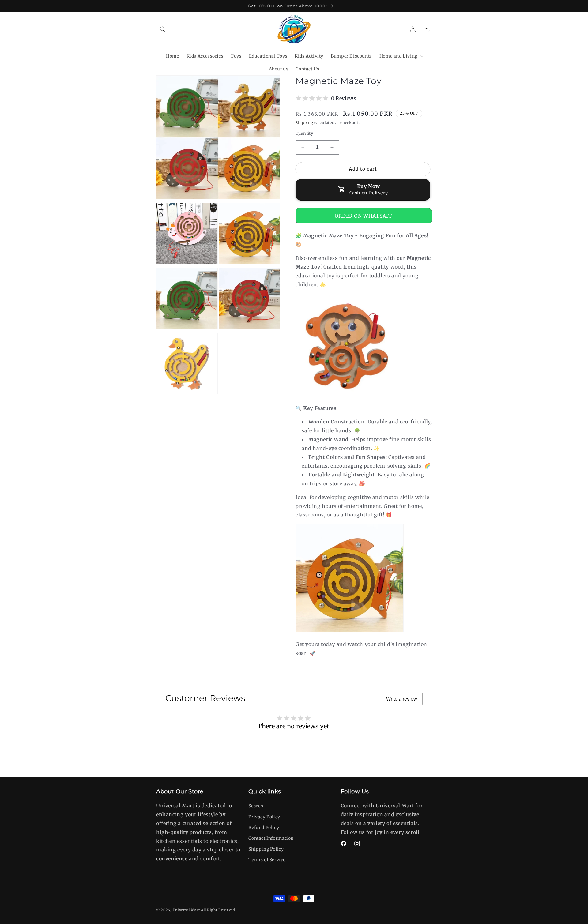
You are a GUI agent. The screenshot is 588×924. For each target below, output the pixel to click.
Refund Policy (263, 827)
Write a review (401, 698)
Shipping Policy (266, 849)
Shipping (304, 122)
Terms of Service (266, 859)
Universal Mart (186, 910)
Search (255, 806)
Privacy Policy (264, 817)
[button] (163, 29)
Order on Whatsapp (364, 216)
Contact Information (270, 838)
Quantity (304, 133)
